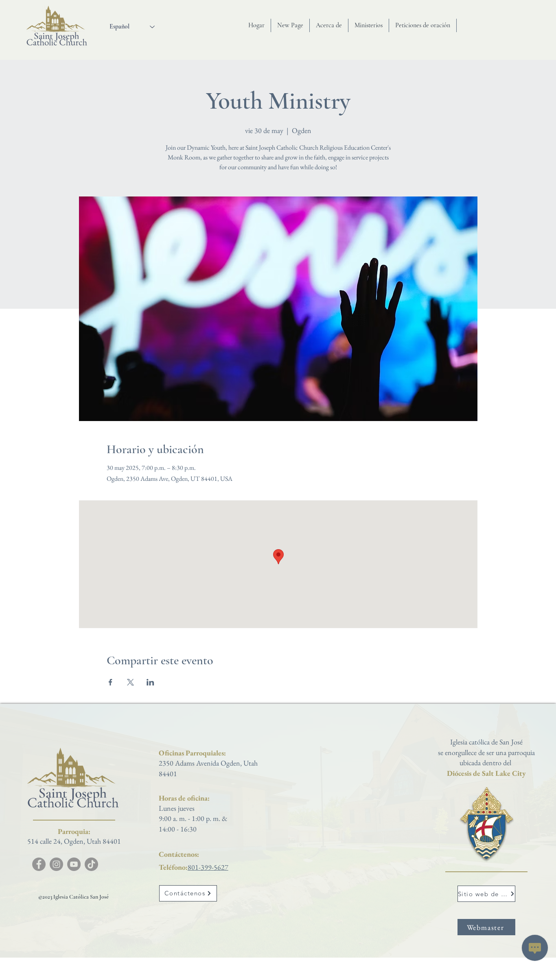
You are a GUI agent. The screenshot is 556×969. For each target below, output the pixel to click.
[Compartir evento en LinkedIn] (150, 682)
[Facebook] (39, 864)
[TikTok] (91, 864)
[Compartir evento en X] (130, 682)
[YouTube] (74, 864)
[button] (329, 25)
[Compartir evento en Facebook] (110, 682)
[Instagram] (56, 864)
